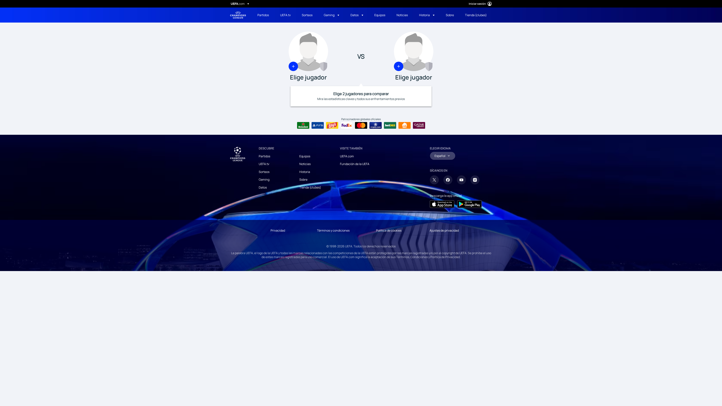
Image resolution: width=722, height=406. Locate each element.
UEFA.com (347, 156)
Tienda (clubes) (310, 187)
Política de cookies (388, 230)
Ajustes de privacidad (444, 230)
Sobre (303, 179)
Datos (263, 187)
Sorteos (264, 172)
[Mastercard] (361, 125)
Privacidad (278, 230)
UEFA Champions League (238, 15)
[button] (331, 15)
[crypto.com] (375, 125)
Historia (304, 172)
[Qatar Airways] (419, 125)
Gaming (264, 179)
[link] (263, 15)
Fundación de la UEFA (354, 164)
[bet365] (390, 125)
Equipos (304, 156)
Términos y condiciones (333, 230)
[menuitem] (264, 15)
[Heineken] (303, 125)
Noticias (305, 164)
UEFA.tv (264, 164)
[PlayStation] (318, 125)
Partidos (264, 156)
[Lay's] (332, 125)
